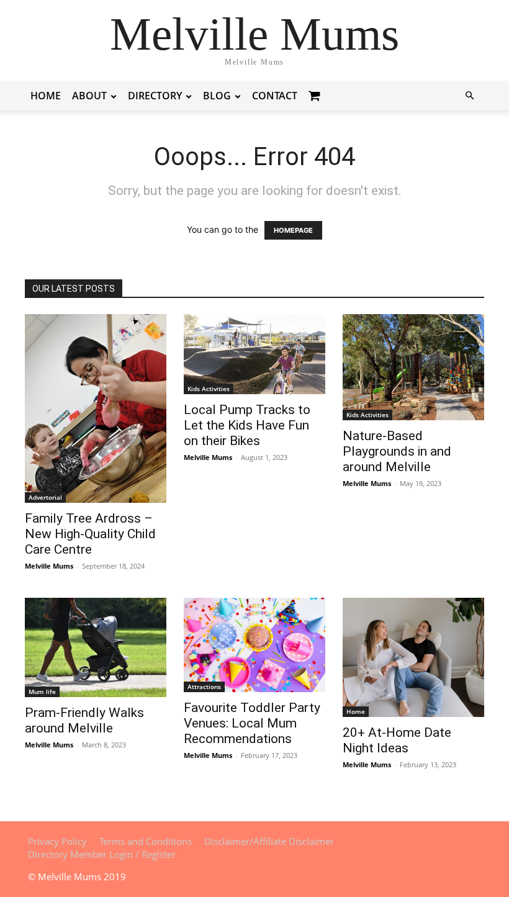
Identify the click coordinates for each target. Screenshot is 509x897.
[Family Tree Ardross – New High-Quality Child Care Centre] (95, 408)
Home (45, 95)
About (89, 95)
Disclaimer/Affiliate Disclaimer (269, 841)
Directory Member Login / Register (102, 854)
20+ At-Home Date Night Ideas (397, 740)
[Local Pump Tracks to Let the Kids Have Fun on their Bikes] (254, 354)
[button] (469, 96)
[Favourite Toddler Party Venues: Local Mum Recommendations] (254, 645)
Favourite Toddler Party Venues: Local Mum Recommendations (252, 723)
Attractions (204, 686)
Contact (274, 95)
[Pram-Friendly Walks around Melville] (95, 647)
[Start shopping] (316, 95)
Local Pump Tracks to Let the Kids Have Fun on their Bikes (247, 425)
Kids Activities (208, 388)
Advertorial (45, 497)
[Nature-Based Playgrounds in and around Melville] (413, 367)
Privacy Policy (57, 841)
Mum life (42, 691)
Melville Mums (49, 565)
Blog (217, 95)
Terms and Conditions (145, 841)
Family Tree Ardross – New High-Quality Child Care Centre (90, 534)
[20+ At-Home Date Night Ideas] (413, 657)
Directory (155, 95)
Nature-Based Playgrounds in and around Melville (397, 451)
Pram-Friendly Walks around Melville (84, 720)
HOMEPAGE (293, 230)
